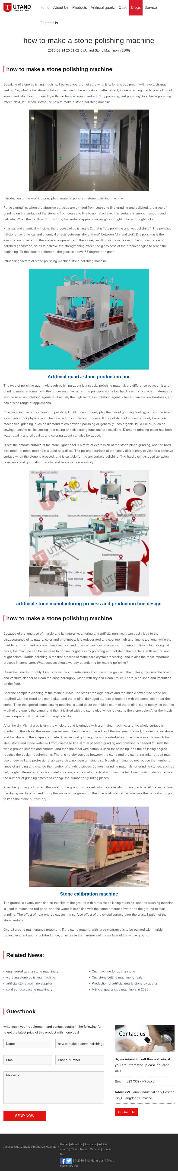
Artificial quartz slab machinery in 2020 (120, 989)
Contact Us (49, 23)
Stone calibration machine (89, 893)
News (83, 1149)
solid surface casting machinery (29, 989)
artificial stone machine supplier (29, 983)
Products (79, 7)
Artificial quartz (103, 7)
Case (123, 7)
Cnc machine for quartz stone (113, 971)
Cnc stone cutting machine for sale (117, 977)
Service (150, 7)
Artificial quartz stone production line (89, 376)
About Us (61, 7)
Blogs (136, 7)
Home (45, 7)
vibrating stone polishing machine (30, 977)
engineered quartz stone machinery (32, 971)
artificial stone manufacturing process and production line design (89, 603)
